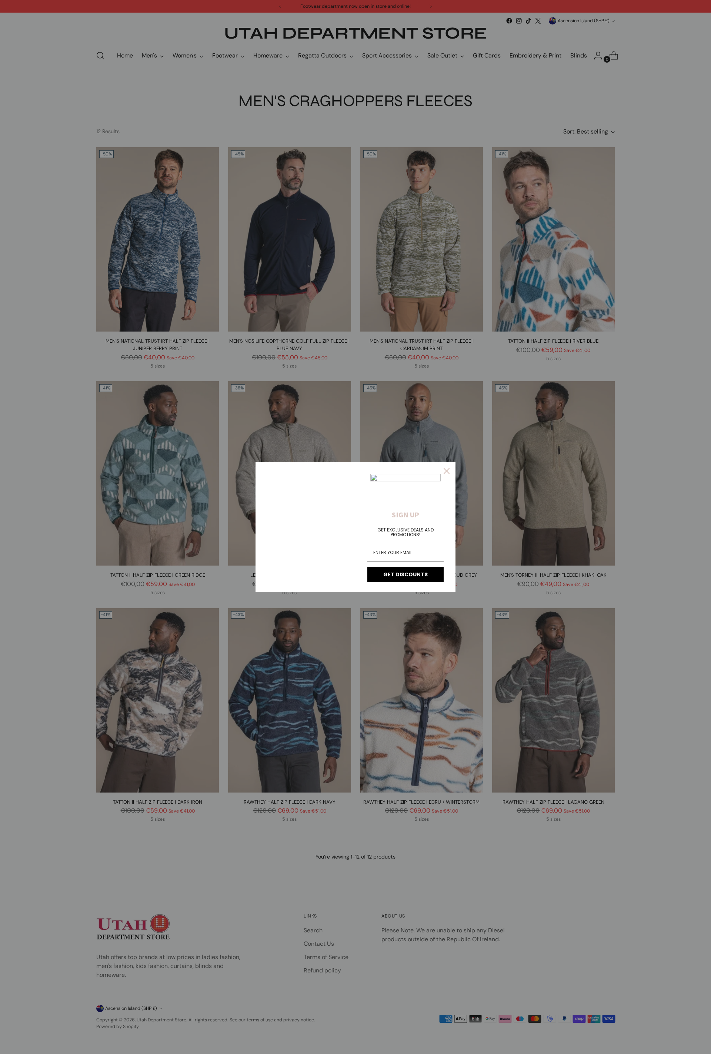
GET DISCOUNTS (405, 574)
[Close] (446, 471)
